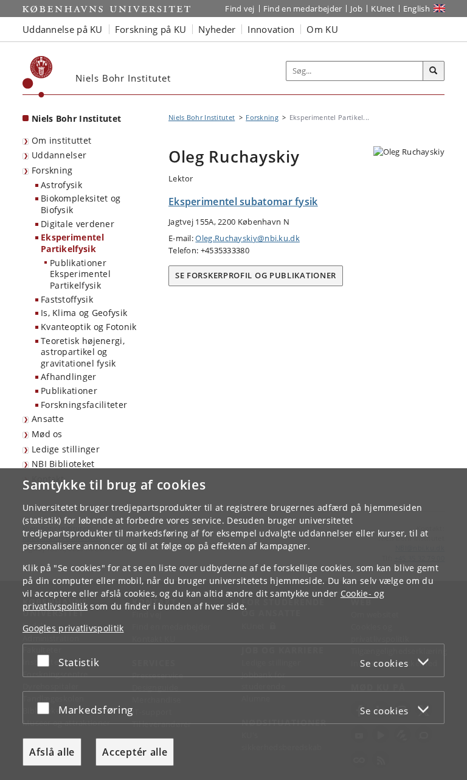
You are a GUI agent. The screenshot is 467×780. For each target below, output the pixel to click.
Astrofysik (61, 185)
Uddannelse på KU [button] (62, 29)
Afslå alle (52, 752)
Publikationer (69, 390)
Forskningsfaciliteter (84, 404)
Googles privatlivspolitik (73, 628)
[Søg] (434, 71)
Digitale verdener (77, 224)
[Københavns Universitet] (37, 76)
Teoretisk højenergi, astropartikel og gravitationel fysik (83, 352)
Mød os (47, 434)
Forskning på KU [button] (151, 29)
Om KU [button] (322, 29)
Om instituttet (61, 140)
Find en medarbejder (302, 8)
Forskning (52, 170)
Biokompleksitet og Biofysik (80, 204)
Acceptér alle (134, 752)
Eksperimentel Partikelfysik (72, 243)
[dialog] (233, 624)
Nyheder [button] (216, 29)
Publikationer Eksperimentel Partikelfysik (80, 274)
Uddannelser (59, 155)
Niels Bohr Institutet (76, 118)
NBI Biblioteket (63, 463)
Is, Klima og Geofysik (84, 312)
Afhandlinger (69, 376)
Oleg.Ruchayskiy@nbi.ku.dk (247, 238)
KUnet (383, 8)
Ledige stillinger (66, 449)
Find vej (239, 8)
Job (356, 8)
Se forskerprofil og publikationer (255, 275)
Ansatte (48, 418)
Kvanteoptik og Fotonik (89, 326)
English (416, 8)
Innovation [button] (270, 29)
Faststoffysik (67, 299)
